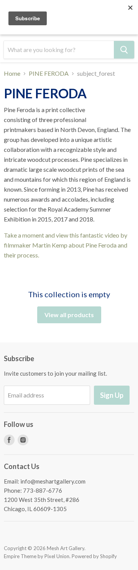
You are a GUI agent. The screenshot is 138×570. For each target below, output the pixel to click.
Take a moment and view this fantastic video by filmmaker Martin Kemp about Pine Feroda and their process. (65, 245)
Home (12, 73)
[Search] (124, 50)
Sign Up (111, 395)
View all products (69, 314)
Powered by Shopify (94, 556)
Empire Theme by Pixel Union (36, 556)
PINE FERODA (49, 73)
